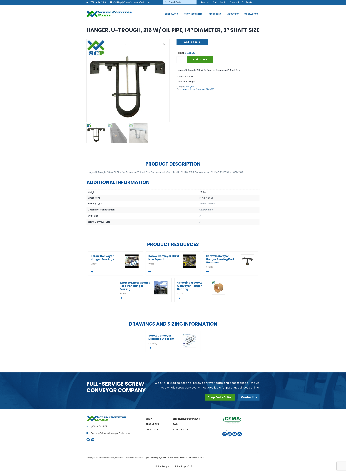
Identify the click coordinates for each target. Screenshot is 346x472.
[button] (164, 43)
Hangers (190, 86)
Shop (149, 418)
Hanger (185, 89)
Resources (152, 424)
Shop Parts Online (220, 397)
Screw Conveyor (197, 89)
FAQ (175, 424)
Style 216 (210, 89)
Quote (223, 2)
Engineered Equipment (186, 418)
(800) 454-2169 (97, 2)
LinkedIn (88, 439)
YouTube (92, 439)
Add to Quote (192, 42)
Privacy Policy (173, 457)
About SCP (152, 429)
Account (205, 2)
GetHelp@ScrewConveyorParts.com (131, 2)
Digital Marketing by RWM (155, 457)
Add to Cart (200, 59)
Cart (214, 2)
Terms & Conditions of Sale (192, 457)
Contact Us (249, 397)
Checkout (234, 2)
